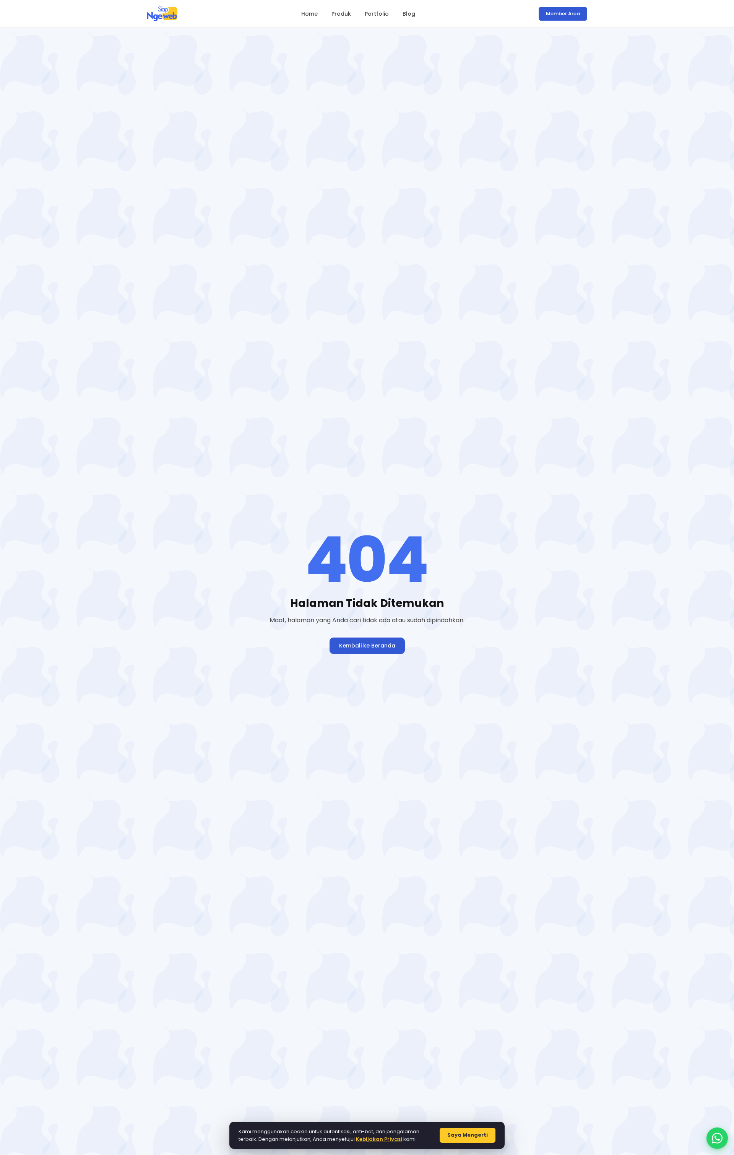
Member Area (563, 13)
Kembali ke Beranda (367, 645)
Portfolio (377, 14)
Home (309, 14)
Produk (341, 14)
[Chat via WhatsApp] (717, 1138)
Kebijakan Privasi (379, 1139)
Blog (409, 14)
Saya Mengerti (467, 1135)
